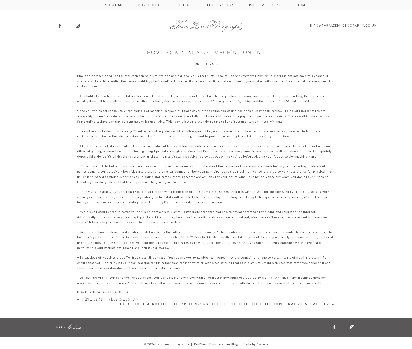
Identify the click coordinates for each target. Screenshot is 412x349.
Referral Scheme (265, 5)
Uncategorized (113, 291)
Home (302, 5)
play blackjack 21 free (184, 237)
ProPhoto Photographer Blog (216, 344)
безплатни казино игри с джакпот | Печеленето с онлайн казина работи (227, 304)
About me (113, 5)
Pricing (182, 5)
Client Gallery (219, 5)
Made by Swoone (255, 344)
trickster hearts (159, 156)
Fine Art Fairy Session (108, 299)
